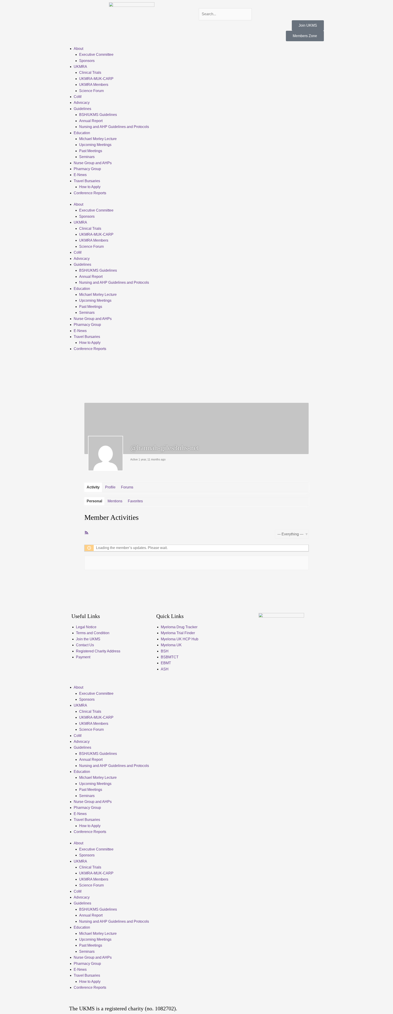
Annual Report (91, 121)
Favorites (135, 501)
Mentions (115, 501)
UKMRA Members (93, 85)
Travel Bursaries (87, 181)
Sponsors (87, 61)
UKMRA (80, 67)
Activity (93, 487)
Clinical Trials (90, 72)
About (78, 49)
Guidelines (82, 109)
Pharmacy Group (87, 169)
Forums (127, 487)
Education (82, 133)
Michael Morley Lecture (98, 139)
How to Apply (90, 187)
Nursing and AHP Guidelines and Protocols (114, 127)
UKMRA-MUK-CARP (96, 79)
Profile (110, 487)
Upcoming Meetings (95, 145)
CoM (77, 97)
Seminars (87, 157)
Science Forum (91, 91)
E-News (80, 175)
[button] (261, 5)
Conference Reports (90, 193)
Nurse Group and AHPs (93, 163)
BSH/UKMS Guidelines (98, 115)
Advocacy (82, 103)
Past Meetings (90, 151)
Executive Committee (96, 54)
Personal (94, 501)
